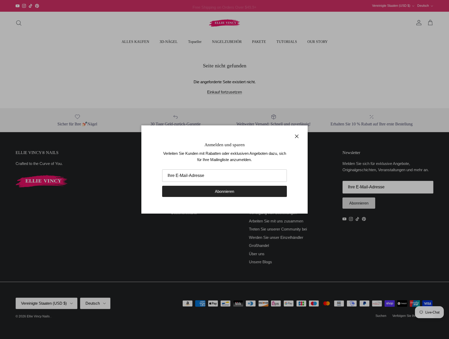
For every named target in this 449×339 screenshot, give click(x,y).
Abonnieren (224, 191)
